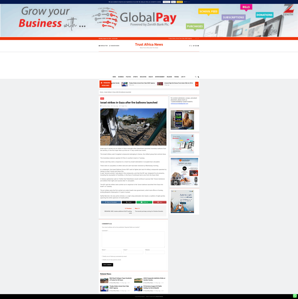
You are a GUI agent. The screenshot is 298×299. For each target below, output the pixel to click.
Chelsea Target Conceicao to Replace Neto (185, 83)
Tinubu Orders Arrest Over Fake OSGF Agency (113, 83)
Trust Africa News (149, 44)
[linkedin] (196, 46)
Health (151, 77)
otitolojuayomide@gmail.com (179, 103)
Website (147, 250)
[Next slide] (198, 38)
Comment (105, 230)
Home (101, 92)
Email (126, 250)
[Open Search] (195, 76)
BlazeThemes (159, 296)
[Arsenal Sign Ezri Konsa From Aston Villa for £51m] (131, 83)
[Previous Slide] (196, 38)
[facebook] (190, 46)
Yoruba (176, 77)
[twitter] (194, 46)
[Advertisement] (149, 63)
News (114, 77)
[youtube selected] (198, 46)
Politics (128, 77)
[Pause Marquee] (197, 84)
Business (121, 77)
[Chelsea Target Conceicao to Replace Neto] (169, 83)
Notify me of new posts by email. (112, 260)
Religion (169, 77)
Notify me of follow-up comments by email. (115, 256)
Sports (135, 77)
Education (143, 77)
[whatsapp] (192, 46)
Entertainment (160, 77)
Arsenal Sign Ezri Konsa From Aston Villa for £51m (178, 38)
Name (104, 250)
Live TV (183, 77)
